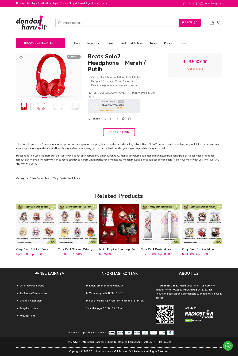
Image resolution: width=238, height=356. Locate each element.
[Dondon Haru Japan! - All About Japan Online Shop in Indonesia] (31, 22)
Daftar (190, 3)
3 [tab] (52, 100)
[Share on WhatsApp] (129, 118)
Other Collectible (39, 178)
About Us (93, 43)
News (153, 43)
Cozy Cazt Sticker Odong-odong (77, 249)
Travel (183, 43)
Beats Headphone (70, 178)
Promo (168, 43)
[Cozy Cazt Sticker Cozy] (36, 224)
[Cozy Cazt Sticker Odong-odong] (77, 224)
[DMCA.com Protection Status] (193, 320)
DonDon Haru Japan (129, 342)
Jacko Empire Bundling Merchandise (119, 249)
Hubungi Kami (27, 315)
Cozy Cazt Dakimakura (156, 249)
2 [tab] (49, 100)
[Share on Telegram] (123, 118)
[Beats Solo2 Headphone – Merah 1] (49, 76)
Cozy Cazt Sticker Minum (199, 249)
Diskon (110, 43)
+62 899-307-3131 (114, 293)
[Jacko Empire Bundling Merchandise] (119, 224)
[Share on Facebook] (110, 118)
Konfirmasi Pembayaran (33, 293)
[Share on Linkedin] (117, 118)
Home (76, 43)
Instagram (114, 300)
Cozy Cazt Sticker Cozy (32, 249)
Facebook (127, 300)
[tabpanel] (49, 77)
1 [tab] (44, 100)
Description (119, 132)
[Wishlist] (21, 58)
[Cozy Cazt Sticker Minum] (202, 224)
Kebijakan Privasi (29, 308)
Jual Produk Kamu (132, 43)
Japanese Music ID (106, 342)
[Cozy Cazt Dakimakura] (160, 224)
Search (186, 22)
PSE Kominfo (207, 285)
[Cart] (211, 22)
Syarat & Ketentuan (31, 300)
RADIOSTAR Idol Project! (157, 342)
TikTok (139, 300)
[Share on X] (104, 118)
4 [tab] (56, 100)
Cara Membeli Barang (32, 285)
